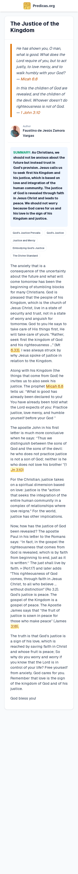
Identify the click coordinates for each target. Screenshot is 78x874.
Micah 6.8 (54, 386)
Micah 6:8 (28, 79)
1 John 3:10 (30, 112)
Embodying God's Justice (28, 248)
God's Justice (55, 232)
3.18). (15, 626)
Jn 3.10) (17, 469)
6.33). (15, 350)
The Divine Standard (25, 255)
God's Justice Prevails (26, 232)
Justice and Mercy (24, 240)
